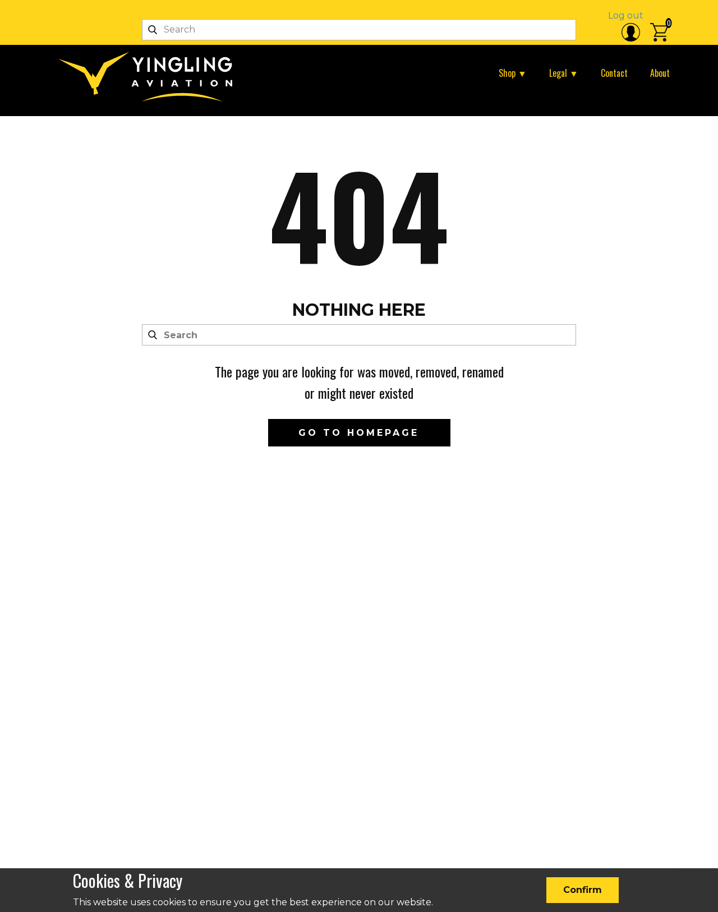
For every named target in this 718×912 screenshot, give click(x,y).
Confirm (582, 890)
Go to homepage (358, 432)
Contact (614, 73)
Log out (625, 15)
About (660, 73)
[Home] (149, 77)
